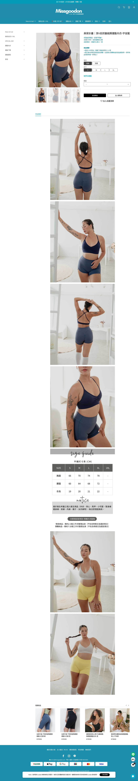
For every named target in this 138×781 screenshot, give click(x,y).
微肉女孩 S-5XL (10, 36)
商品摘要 (86, 48)
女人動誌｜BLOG (62, 750)
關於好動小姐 (51, 750)
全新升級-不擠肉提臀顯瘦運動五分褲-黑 (69, 735)
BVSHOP (86, 771)
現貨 (87, 63)
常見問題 (81, 750)
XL (113, 70)
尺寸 (85, 67)
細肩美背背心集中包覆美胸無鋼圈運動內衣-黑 (94, 735)
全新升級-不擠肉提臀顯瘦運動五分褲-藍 (45, 735)
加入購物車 (118, 95)
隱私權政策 (72, 750)
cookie (40, 775)
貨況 (85, 60)
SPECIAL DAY (9, 41)
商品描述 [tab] (38, 114)
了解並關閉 (105, 775)
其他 (6, 59)
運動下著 (8, 50)
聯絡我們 (88, 750)
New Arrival (9, 32)
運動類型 (8, 55)
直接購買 (95, 95)
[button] (78, 60)
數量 (85, 81)
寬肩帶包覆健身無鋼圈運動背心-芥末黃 (119, 735)
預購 (96, 63)
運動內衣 (8, 46)
